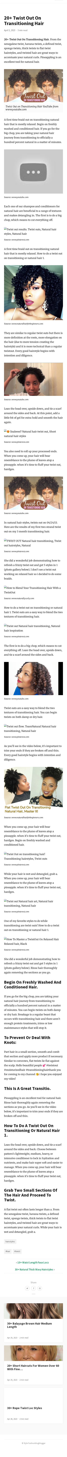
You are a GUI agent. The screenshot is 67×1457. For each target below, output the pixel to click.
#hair (8, 1251)
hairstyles (10, 1241)
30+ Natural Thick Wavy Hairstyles (34, 1269)
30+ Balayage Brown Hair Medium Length (29, 1325)
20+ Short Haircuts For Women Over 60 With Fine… (33, 1367)
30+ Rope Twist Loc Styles (24, 1408)
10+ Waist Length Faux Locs (33, 1262)
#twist (17, 1251)
